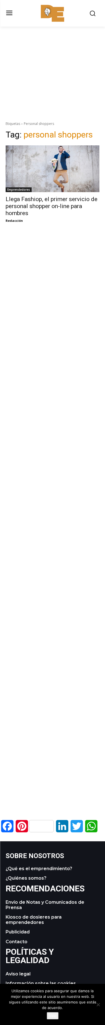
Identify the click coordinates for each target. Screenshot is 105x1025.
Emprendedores (18, 190)
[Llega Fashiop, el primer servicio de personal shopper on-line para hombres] (52, 168)
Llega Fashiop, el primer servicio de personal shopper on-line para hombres (51, 206)
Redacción (14, 220)
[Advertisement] (53, 66)
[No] (98, 1004)
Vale (52, 1016)
